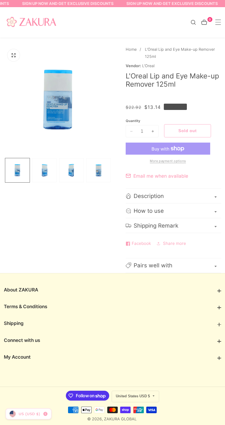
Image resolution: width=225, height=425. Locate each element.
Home (131, 49)
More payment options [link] (168, 161)
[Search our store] (196, 22)
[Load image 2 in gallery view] (44, 170)
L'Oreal (148, 66)
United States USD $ (133, 396)
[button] (173, 265)
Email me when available (160, 176)
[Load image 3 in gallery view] (71, 170)
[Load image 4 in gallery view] (98, 170)
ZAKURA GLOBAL (120, 419)
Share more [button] (174, 243)
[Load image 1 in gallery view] (17, 170)
